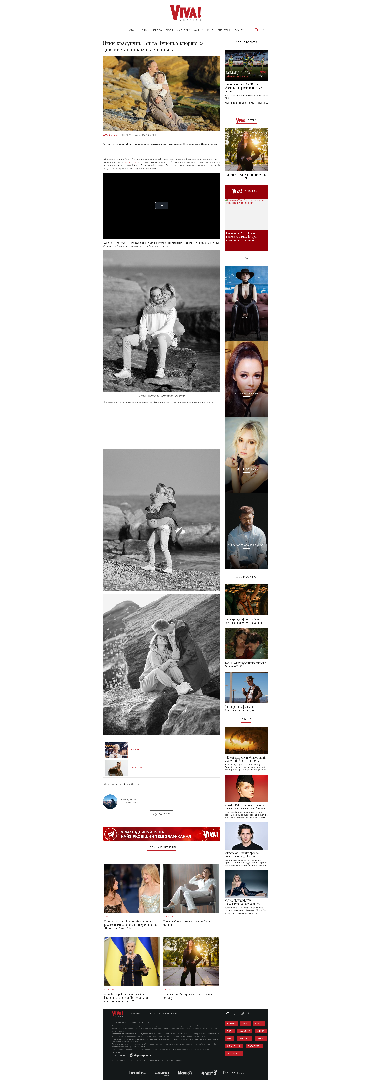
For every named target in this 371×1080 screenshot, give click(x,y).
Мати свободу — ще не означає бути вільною (186, 923)
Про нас (135, 1013)
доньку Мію (130, 162)
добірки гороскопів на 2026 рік (246, 176)
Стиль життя (136, 768)
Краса (107, 917)
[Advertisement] (161, 426)
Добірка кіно (246, 577)
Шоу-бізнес (110, 135)
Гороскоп (168, 990)
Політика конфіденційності (151, 1060)
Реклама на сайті (169, 1013)
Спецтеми (244, 1038)
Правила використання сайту (125, 1060)
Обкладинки (234, 1046)
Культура (109, 990)
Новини (231, 1023)
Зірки (245, 1023)
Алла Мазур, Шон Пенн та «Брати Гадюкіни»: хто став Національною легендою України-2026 (126, 997)
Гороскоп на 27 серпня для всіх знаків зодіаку (188, 996)
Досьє (246, 258)
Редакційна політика (174, 1060)
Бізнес (260, 1038)
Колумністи (233, 1054)
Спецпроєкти (246, 42)
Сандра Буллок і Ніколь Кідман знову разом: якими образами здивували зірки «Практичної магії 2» (130, 924)
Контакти (149, 1013)
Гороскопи (254, 1046)
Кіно (229, 1038)
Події (230, 1031)
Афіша (246, 719)
